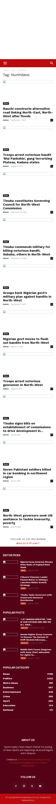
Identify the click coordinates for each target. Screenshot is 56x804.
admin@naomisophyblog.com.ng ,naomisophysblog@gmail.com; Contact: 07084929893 (29, 762)
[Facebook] (16, 786)
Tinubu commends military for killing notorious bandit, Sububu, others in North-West (26, 250)
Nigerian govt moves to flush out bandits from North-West (26, 341)
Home (5, 70)
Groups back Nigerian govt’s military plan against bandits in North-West (27, 296)
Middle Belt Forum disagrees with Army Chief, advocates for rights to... (35, 652)
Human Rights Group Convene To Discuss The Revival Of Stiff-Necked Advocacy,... (36, 637)
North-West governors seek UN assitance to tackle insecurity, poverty (27, 519)
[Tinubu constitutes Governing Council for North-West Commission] (28, 184)
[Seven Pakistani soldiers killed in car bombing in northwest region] (28, 453)
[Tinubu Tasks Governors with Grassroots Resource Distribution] (10, 598)
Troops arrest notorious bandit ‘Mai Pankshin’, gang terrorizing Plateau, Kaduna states (27, 158)
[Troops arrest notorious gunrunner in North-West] (28, 365)
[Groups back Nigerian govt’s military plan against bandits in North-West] (28, 276)
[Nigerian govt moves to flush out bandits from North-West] (28, 322)
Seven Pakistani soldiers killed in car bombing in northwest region (27, 473)
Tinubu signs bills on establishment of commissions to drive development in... (27, 427)
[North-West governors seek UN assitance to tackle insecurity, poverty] (28, 499)
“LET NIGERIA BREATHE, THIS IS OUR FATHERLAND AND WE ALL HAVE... (35, 622)
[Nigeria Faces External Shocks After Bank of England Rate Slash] (10, 566)
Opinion (24, 628)
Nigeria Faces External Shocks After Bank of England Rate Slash (36, 564)
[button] (5, 63)
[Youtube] (40, 786)
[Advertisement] (28, 29)
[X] (32, 786)
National (24, 643)
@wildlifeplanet (28, 543)
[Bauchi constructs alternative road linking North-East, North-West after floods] (28, 92)
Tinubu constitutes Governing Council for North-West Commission (26, 204)
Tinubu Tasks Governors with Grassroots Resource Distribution (36, 597)
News (6, 103)
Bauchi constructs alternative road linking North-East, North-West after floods (28, 112)
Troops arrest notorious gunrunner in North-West (23, 383)
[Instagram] (24, 786)
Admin (6, 120)
